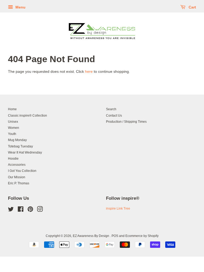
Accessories (17, 165)
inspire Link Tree (118, 208)
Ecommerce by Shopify (142, 236)
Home (12, 109)
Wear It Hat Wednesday (25, 152)
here (89, 71)
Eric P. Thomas (18, 183)
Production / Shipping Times (126, 122)
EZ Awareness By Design (91, 236)
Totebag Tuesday (20, 146)
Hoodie (13, 158)
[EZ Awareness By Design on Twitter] (11, 210)
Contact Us (114, 115)
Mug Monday (17, 140)
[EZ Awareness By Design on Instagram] (40, 210)
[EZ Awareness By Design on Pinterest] (30, 210)
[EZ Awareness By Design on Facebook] (21, 210)
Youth (12, 134)
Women (13, 128)
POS (115, 236)
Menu (20, 7)
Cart (192, 7)
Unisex (13, 122)
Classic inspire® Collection (27, 115)
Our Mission (16, 177)
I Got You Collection (22, 171)
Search (111, 109)
